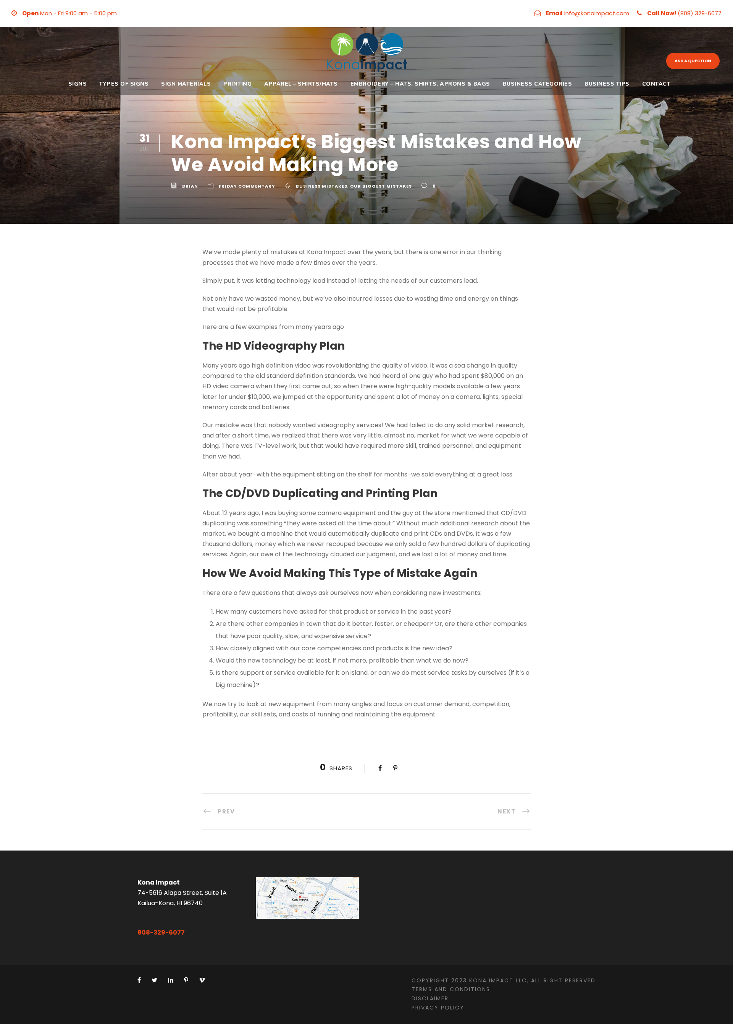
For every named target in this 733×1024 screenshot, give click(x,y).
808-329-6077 (161, 932)
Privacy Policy (438, 1007)
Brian (190, 186)
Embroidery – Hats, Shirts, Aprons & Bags (420, 83)
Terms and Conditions (451, 989)
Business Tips (607, 83)
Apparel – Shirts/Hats (301, 83)
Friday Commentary (247, 186)
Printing (237, 83)
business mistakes (321, 186)
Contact (656, 83)
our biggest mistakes (381, 186)
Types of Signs (124, 83)
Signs (77, 83)
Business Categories (537, 83)
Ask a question (693, 61)
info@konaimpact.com (596, 13)
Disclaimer (430, 998)
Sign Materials (186, 83)
